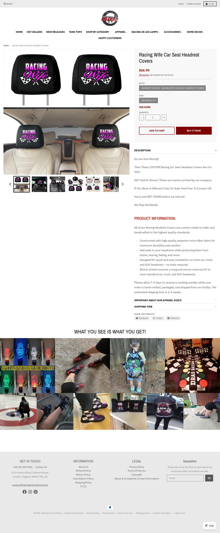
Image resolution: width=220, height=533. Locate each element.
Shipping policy (143, 513)
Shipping (143, 74)
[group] (21, 184)
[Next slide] (122, 184)
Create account (194, 3)
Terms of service (125, 513)
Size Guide (144, 107)
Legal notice (179, 513)
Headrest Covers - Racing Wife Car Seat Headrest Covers (172, 88)
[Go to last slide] (10, 184)
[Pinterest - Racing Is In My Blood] (36, 492)
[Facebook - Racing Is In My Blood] (25, 492)
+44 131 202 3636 (22, 467)
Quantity (144, 112)
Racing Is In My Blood (51, 513)
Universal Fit (148, 100)
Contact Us (41, 467)
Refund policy (92, 513)
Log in (181, 3)
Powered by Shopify (74, 513)
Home (6, 45)
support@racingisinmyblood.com (30, 484)
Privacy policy (108, 513)
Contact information (162, 513)
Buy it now (194, 130)
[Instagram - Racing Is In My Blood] (30, 492)
